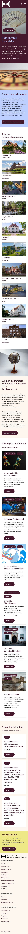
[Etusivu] (14, 856)
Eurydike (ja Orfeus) (12, 694)
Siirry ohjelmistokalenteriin (10, 447)
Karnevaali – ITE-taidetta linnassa (11, 474)
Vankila (3, 889)
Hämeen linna (5, 866)
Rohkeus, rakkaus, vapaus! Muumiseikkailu (14, 567)
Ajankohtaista (5, 921)
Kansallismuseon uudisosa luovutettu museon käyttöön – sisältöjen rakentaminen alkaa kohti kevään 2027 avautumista (14, 809)
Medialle (3, 919)
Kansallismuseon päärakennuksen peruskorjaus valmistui (13, 743)
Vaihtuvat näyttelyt (10, 454)
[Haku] (22, 4)
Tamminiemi (4, 886)
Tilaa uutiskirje (10, 849)
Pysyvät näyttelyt (9, 499)
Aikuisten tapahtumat (10, 675)
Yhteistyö (3, 913)
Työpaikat (4, 916)
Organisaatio (4, 910)
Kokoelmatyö (4, 899)
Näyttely (20, 454)
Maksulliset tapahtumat (11, 629)
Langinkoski (4, 872)
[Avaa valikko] (25, 4)
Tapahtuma (8, 596)
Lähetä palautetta (6, 932)
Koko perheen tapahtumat (12, 593)
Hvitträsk (3, 864)
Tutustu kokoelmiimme (10, 433)
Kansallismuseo (5, 869)
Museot (7, 737)
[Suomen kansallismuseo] (6, 4)
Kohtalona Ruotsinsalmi (14, 519)
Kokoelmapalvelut (6, 902)
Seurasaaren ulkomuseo (7, 880)
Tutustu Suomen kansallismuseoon (13, 122)
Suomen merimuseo (6, 883)
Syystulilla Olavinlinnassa (10, 602)
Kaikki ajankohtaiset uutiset (10, 731)
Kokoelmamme (5, 897)
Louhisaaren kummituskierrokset (12, 649)
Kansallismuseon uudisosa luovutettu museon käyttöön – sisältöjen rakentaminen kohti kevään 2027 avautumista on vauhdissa (14, 774)
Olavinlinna (4, 878)
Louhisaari (4, 875)
